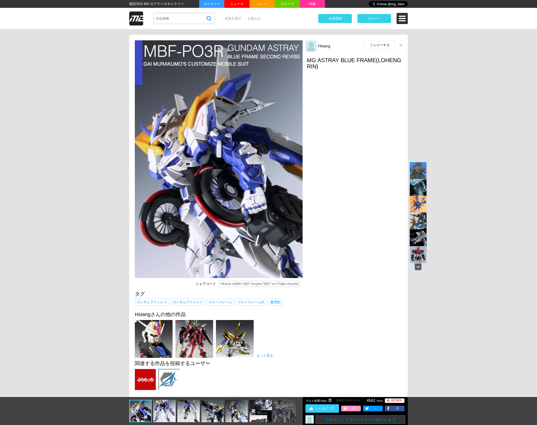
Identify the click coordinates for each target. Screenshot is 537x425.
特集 (312, 4)
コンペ (262, 4)
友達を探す (233, 18)
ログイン (374, 18)
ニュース (237, 4)
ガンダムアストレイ (152, 302)
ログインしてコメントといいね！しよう (360, 419)
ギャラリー (211, 4)
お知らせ (254, 18)
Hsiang (324, 46)
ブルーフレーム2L (251, 302)
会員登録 (335, 18)
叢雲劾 (275, 302)
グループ (287, 4)
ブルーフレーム (220, 302)
